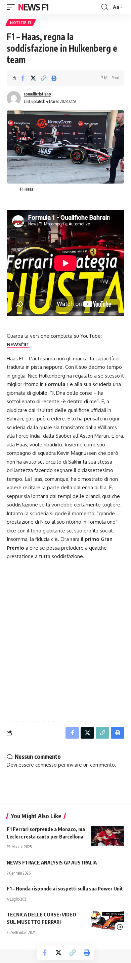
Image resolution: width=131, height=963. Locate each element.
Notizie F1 (20, 23)
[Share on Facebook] (23, 78)
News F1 (33, 6)
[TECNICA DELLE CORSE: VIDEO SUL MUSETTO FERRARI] (107, 921)
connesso (46, 765)
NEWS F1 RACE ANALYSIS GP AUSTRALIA (52, 862)
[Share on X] (33, 78)
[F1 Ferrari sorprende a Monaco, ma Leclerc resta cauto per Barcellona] (107, 836)
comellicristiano (37, 94)
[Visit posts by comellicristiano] (14, 98)
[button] (12, 7)
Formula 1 (57, 384)
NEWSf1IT (18, 344)
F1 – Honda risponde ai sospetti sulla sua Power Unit (65, 888)
